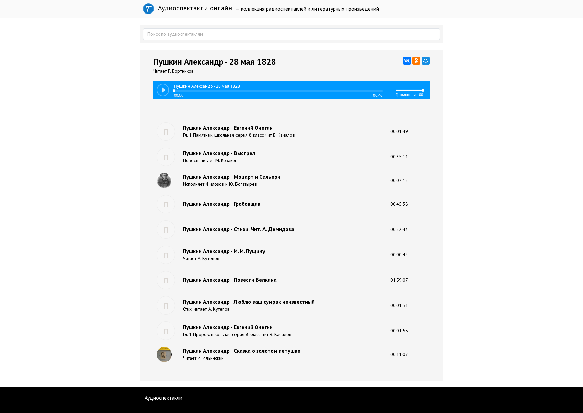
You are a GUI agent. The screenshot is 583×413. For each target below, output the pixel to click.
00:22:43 (399, 229)
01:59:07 (399, 280)
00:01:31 (399, 305)
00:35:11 (399, 157)
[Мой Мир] (426, 61)
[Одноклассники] (416, 61)
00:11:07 (399, 354)
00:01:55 (399, 331)
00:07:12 (399, 180)
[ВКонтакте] (407, 61)
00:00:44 (399, 255)
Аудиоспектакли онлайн (194, 8)
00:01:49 (399, 131)
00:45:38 (399, 204)
